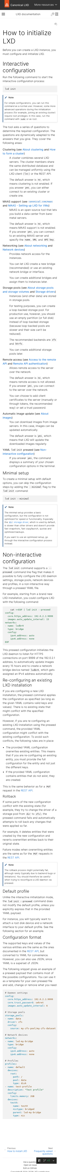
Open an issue (30, 1165)
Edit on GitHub (30, 1168)
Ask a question (30, 1162)
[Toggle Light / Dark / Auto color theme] (53, 14)
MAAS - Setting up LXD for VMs (28, 205)
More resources (44, 4)
